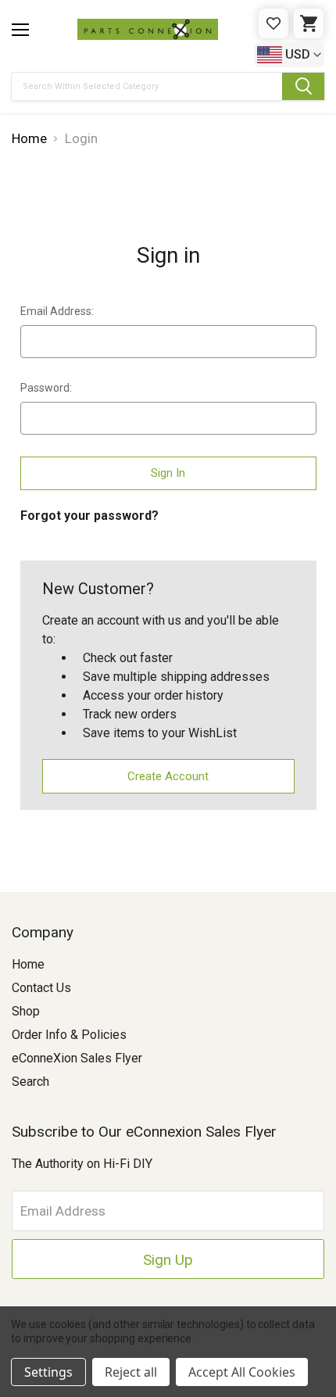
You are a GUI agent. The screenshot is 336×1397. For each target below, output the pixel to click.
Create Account (168, 776)
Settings (48, 1372)
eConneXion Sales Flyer (77, 1058)
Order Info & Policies (69, 1034)
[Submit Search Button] (303, 86)
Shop (26, 1011)
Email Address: (57, 311)
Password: (46, 387)
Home (28, 964)
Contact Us (41, 987)
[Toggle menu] (20, 29)
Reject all (131, 1372)
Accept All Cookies (241, 1372)
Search (30, 1081)
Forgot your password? (89, 515)
